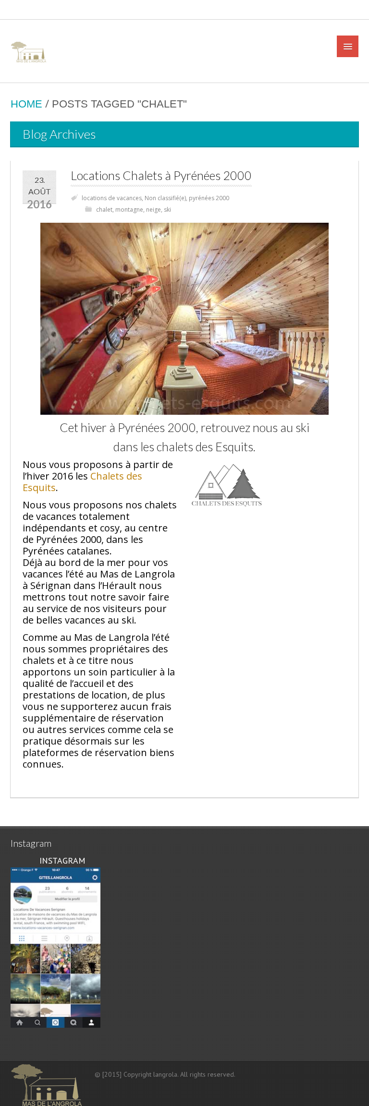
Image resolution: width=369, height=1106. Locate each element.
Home (26, 104)
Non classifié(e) (165, 198)
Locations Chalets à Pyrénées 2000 (161, 175)
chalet (104, 209)
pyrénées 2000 (209, 198)
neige (153, 209)
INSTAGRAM (61, 860)
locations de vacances (112, 198)
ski (167, 209)
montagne (129, 209)
